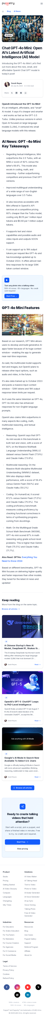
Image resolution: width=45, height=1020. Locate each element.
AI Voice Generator (31, 897)
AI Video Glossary (10, 889)
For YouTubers (8, 935)
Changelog (7, 901)
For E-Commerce (9, 951)
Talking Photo (29, 909)
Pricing (5, 881)
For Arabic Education (11, 931)
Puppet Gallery (30, 939)
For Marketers (8, 939)
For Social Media (9, 955)
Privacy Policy (8, 970)
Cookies (6, 974)
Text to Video (29, 885)
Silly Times (7, 905)
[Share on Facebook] (21, 93)
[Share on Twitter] (12, 93)
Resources (28, 927)
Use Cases (28, 935)
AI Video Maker (30, 877)
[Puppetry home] (8, 3)
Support (27, 943)
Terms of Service (10, 966)
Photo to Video (30, 889)
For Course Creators (11, 943)
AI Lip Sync (28, 901)
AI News (17, 11)
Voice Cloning (30, 905)
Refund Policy (8, 978)
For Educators (8, 927)
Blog (9, 11)
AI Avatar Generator (32, 893)
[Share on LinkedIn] (16, 93)
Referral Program (31, 947)
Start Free (21, 842)
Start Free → (11, 296)
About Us (28, 955)
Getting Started (9, 885)
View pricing (22, 849)
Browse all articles (9, 609)
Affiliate (27, 951)
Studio (5, 877)
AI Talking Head (30, 881)
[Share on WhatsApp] (25, 93)
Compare (6, 893)
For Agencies (8, 947)
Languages (7, 897)
